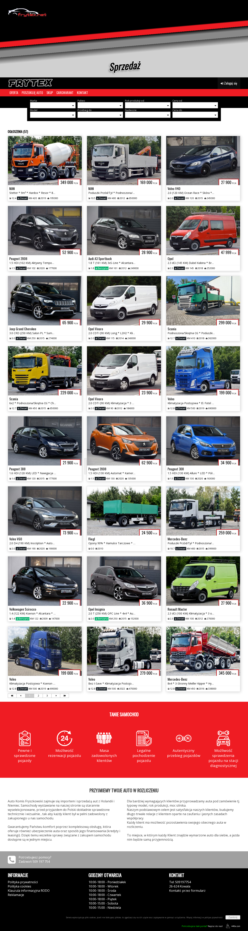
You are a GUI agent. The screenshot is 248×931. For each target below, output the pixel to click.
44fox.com (235, 926)
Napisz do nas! (202, 926)
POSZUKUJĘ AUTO (32, 92)
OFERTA (13, 92)
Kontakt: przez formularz (187, 890)
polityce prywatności (213, 917)
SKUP (49, 92)
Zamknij (232, 917)
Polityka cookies (19, 886)
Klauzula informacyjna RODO (29, 890)
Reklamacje (16, 895)
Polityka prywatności (23, 882)
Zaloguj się (230, 83)
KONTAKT (82, 92)
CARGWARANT (64, 92)
